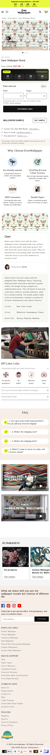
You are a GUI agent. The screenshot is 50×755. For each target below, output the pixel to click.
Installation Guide (8, 669)
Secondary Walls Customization (14, 675)
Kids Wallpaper (7, 641)
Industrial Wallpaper (9, 638)
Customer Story (8, 707)
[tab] (22, 52)
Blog (3, 697)
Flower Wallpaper (8, 631)
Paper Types (6, 663)
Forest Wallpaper (8, 635)
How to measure (15, 103)
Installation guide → (24, 132)
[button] (25, 478)
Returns (4, 719)
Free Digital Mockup (9, 678)
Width (5, 91)
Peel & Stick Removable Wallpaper (16, 644)
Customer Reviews (9, 672)
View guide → (34, 129)
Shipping (5, 716)
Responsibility (7, 691)
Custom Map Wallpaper (11, 650)
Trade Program (7, 700)
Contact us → (22, 136)
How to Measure (8, 666)
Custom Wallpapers (9, 647)
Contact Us (6, 694)
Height (28, 91)
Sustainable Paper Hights (12, 703)
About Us (5, 688)
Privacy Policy (7, 725)
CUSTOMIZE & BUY (25, 109)
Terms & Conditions (9, 722)
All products (12, 18)
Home (4, 18)
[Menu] (2, 11)
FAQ (3, 659)
